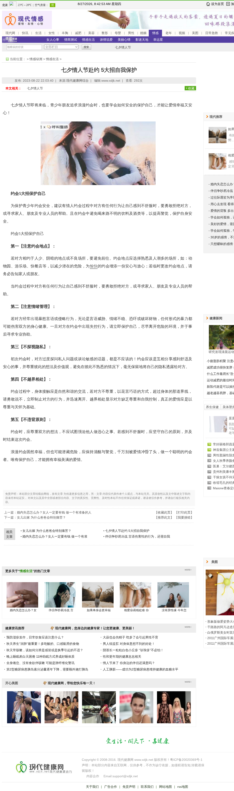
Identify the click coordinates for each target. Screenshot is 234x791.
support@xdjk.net (125, 776)
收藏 (191, 88)
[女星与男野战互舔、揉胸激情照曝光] (218, 426)
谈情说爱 (106, 39)
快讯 (25, 33)
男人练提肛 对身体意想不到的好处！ (129, 644)
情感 (155, 33)
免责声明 (128, 786)
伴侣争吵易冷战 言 (61, 610)
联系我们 (147, 786)
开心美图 (11, 683)
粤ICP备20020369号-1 (186, 759)
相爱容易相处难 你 (136, 610)
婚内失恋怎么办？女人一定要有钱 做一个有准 (54, 536)
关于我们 (92, 786)
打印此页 (184, 512)
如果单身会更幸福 (99, 610)
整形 (104, 33)
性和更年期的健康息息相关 (122, 656)
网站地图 (165, 786)
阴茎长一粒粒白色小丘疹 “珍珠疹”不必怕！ (133, 650)
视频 (182, 33)
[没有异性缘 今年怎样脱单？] (173, 599)
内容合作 (92, 776)
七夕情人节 (123, 47)
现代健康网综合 (77, 80)
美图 (195, 33)
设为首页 (217, 4)
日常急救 (211, 33)
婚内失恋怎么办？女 (23, 610)
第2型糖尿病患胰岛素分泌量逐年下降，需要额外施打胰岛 (47, 669)
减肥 (78, 33)
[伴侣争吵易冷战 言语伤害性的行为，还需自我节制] (60, 599)
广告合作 (110, 786)
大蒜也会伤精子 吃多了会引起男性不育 (130, 637)
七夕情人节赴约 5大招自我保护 (127, 531)
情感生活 (88, 39)
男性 (131, 33)
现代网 (10, 33)
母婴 (118, 33)
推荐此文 (164, 517)
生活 (38, 33)
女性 (51, 33)
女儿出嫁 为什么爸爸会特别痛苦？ (41, 517)
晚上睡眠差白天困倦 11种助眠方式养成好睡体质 (40, 656)
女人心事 (52, 39)
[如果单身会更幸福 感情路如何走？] (98, 599)
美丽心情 (124, 39)
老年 (168, 33)
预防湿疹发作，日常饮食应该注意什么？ (35, 637)
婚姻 (143, 33)
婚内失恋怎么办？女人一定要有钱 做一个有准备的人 (54, 512)
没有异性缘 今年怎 (174, 610)
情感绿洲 (35, 59)
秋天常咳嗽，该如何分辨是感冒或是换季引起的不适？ (44, 650)
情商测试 (70, 39)
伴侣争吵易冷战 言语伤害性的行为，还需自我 (137, 536)
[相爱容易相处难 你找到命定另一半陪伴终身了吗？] (135, 599)
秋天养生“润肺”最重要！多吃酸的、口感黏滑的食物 (42, 644)
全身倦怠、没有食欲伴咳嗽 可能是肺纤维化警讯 (40, 663)
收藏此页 (164, 512)
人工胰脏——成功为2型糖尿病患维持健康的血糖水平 (140, 669)
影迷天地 (142, 39)
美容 (91, 33)
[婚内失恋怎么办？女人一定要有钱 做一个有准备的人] (22, 599)
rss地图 (182, 786)
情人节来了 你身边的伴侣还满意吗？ (129, 663)
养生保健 (212, 407)
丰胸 (65, 33)
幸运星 (158, 39)
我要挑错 (184, 517)
